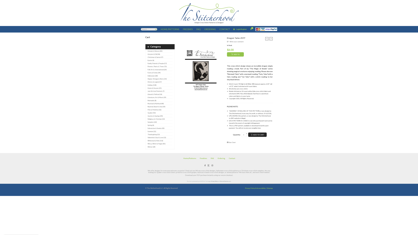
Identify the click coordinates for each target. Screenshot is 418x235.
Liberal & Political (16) (155, 94)
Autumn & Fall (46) (154, 54)
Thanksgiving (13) (154, 134)
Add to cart (258, 135)
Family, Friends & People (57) (157, 63)
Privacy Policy (214, 181)
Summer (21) (152, 131)
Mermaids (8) (152, 100)
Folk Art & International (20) (157, 69)
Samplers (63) (152, 122)
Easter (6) (151, 60)
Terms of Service (224, 181)
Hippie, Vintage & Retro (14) (157, 79)
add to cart (236, 55)
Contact (232, 158)
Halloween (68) (153, 76)
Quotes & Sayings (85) (155, 116)
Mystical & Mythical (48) (156, 103)
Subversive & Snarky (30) (156, 128)
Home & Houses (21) (155, 88)
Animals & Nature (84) (155, 51)
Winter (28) (151, 147)
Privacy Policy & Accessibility (255, 188)
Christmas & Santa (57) (155, 57)
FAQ (212, 158)
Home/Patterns (189, 158)
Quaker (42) (152, 113)
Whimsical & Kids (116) (155, 141)
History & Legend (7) (155, 82)
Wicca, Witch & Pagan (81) (156, 144)
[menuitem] (170, 29)
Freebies (203, 158)
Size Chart (232, 142)
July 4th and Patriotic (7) (156, 91)
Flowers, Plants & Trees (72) (157, 66)
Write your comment (237, 42)
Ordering (221, 158)
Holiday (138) (152, 85)
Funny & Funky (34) (154, 73)
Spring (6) (151, 125)
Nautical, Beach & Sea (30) (156, 106)
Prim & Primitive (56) (154, 110)
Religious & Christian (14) (156, 119)
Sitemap (270, 188)
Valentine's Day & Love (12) (157, 137)
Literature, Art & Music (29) (157, 97)
